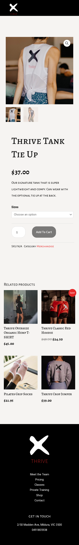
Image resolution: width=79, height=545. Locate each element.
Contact (39, 500)
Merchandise (45, 246)
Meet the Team (39, 474)
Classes (39, 484)
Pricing (39, 479)
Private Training (39, 490)
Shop (39, 495)
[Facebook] (35, 508)
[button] (70, 8)
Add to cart (44, 232)
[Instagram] (44, 508)
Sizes (15, 207)
